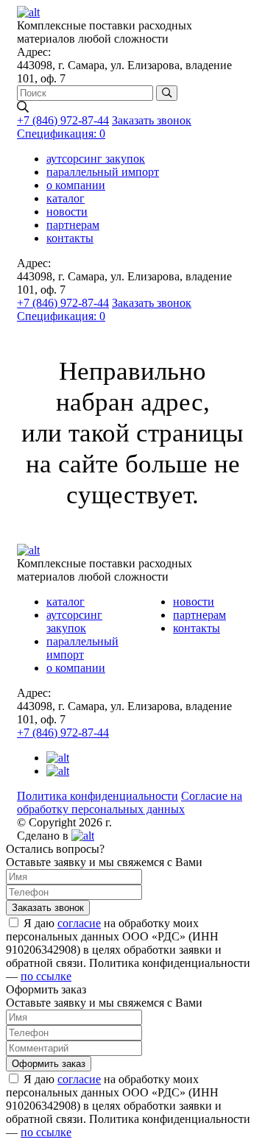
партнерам (72, 225)
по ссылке (46, 976)
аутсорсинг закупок (95, 158)
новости (67, 211)
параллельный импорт (102, 172)
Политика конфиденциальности (97, 796)
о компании (75, 185)
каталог (65, 198)
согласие (79, 923)
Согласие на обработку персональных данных (129, 802)
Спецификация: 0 (61, 133)
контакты (69, 238)
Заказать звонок (151, 120)
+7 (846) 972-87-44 (63, 120)
